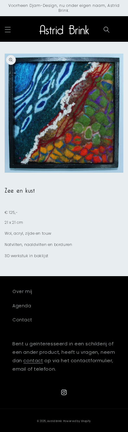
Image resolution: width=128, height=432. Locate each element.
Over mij (22, 291)
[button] (8, 29)
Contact (22, 320)
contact (33, 360)
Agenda (21, 306)
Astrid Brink (54, 421)
